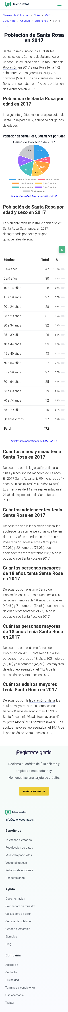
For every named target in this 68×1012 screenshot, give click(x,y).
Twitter (9, 1002)
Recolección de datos (19, 847)
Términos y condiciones (20, 987)
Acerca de (11, 965)
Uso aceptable (14, 995)
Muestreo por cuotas (18, 855)
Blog (8, 944)
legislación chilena (42, 468)
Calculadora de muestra (20, 906)
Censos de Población (16, 15)
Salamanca (41, 20)
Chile (37, 15)
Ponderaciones (15, 878)
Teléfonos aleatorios (18, 840)
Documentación (15, 898)
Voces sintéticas (16, 862)
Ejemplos (11, 936)
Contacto (11, 972)
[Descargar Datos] (62, 249)
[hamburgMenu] (59, 3)
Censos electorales (17, 929)
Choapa (25, 20)
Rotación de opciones (19, 870)
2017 (47, 15)
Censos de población (18, 921)
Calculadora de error (18, 913)
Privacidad (12, 980)
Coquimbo (9, 20)
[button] (59, 4)
